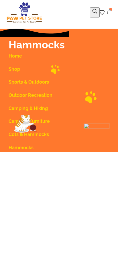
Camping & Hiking (28, 108)
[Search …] (95, 12)
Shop (14, 69)
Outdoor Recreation (30, 95)
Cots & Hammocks (29, 134)
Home (15, 56)
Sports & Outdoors (29, 82)
